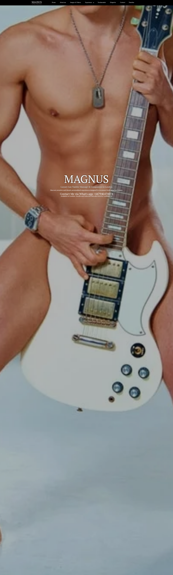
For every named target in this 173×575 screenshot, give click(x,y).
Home (54, 2)
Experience (88, 2)
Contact (122, 2)
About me (63, 2)
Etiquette (113, 2)
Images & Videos (75, 2)
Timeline (131, 2)
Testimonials (102, 2)
